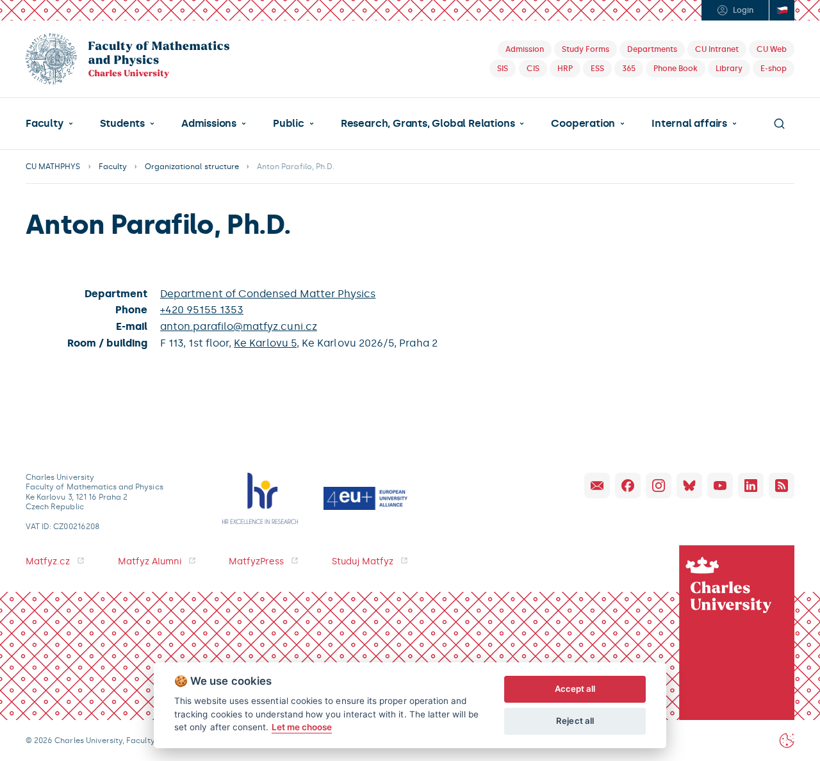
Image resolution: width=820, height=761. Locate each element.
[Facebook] (628, 485)
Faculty (44, 124)
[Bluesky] (689, 485)
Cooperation (583, 124)
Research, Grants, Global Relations (427, 124)
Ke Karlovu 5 (265, 343)
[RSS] (781, 485)
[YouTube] (720, 485)
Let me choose (302, 727)
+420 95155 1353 (201, 310)
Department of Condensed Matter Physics (267, 294)
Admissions (208, 124)
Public (288, 124)
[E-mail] (597, 485)
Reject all (575, 721)
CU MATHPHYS (53, 166)
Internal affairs (689, 124)
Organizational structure (192, 166)
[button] (49, 124)
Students (122, 124)
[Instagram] (658, 485)
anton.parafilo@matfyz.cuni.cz (238, 326)
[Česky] (781, 10)
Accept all (575, 688)
